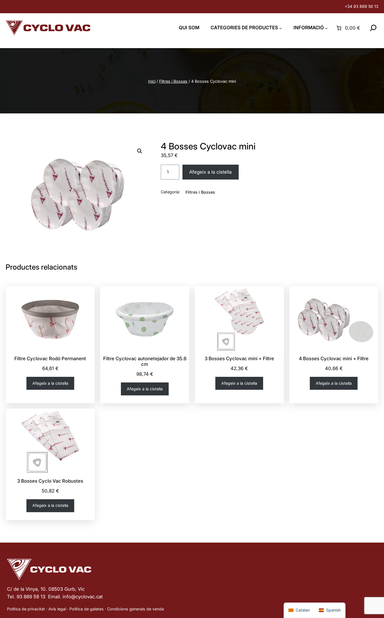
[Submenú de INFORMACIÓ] (326, 27)
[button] (140, 151)
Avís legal (57, 608)
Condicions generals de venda (135, 608)
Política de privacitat (26, 608)
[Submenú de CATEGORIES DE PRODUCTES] (280, 27)
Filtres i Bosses (173, 81)
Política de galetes (86, 608)
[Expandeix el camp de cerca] (373, 28)
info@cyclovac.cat (83, 596)
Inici (151, 81)
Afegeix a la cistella (210, 172)
